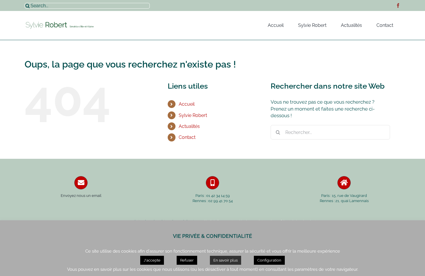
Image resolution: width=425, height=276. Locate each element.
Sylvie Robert (193, 115)
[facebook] (398, 5)
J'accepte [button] (152, 260)
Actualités (189, 126)
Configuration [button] (269, 260)
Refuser (187, 260)
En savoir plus (225, 260)
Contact (187, 137)
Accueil (187, 104)
